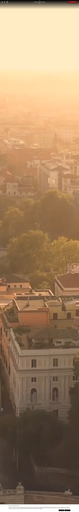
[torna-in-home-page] (39, 2)
